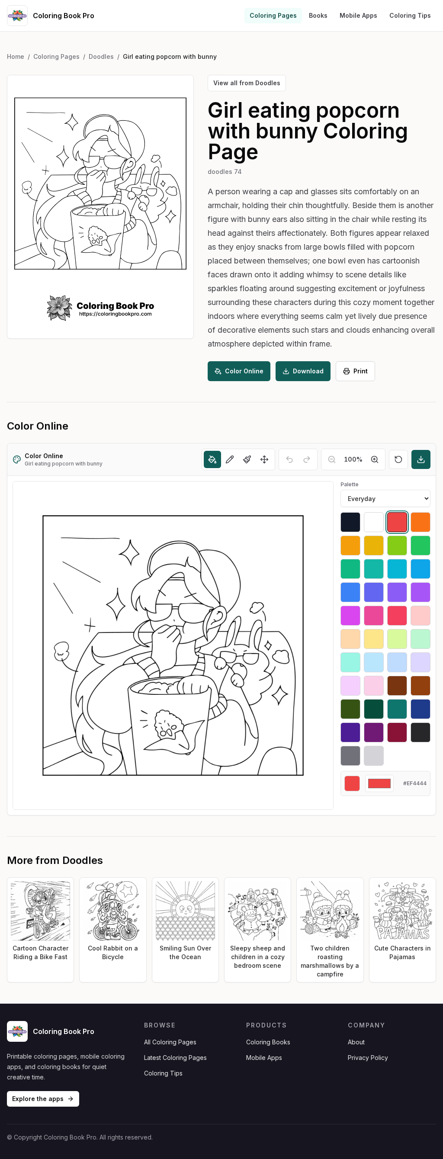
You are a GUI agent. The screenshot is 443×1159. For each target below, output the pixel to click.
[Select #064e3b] (374, 709)
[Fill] (212, 459)
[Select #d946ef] (350, 616)
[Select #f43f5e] (397, 616)
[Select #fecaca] (420, 616)
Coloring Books (268, 1042)
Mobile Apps (358, 15)
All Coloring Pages (170, 1042)
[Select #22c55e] (420, 545)
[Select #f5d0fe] (350, 686)
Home (15, 56)
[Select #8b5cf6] (397, 592)
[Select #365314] (350, 709)
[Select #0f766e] (397, 709)
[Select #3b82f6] (350, 592)
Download (308, 371)
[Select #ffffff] (374, 522)
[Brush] (247, 459)
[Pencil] (229, 459)
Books (318, 15)
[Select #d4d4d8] (374, 756)
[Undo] (289, 459)
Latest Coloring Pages (175, 1057)
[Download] (420, 459)
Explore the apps (38, 1098)
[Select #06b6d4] (397, 569)
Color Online (244, 371)
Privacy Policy (368, 1057)
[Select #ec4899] (374, 616)
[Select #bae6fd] (374, 662)
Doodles (101, 56)
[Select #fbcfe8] (374, 686)
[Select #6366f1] (374, 592)
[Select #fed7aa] (350, 639)
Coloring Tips (410, 15)
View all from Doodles (246, 83)
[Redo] (306, 459)
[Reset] (398, 459)
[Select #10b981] (350, 569)
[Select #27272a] (420, 732)
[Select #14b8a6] (374, 569)
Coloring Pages (273, 15)
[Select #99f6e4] (350, 662)
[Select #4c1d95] (350, 732)
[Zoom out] (331, 459)
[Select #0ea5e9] (420, 569)
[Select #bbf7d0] (420, 639)
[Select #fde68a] (374, 639)
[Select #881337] (397, 732)
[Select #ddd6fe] (420, 662)
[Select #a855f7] (420, 592)
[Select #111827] (350, 522)
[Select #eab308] (374, 545)
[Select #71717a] (350, 756)
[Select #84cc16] (397, 545)
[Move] (264, 459)
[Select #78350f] (397, 686)
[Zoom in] (374, 459)
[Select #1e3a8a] (420, 709)
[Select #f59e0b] (350, 545)
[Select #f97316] (420, 522)
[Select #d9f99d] (397, 639)
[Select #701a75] (374, 732)
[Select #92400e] (420, 686)
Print (360, 371)
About (356, 1042)
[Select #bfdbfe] (397, 662)
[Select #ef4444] (397, 522)
